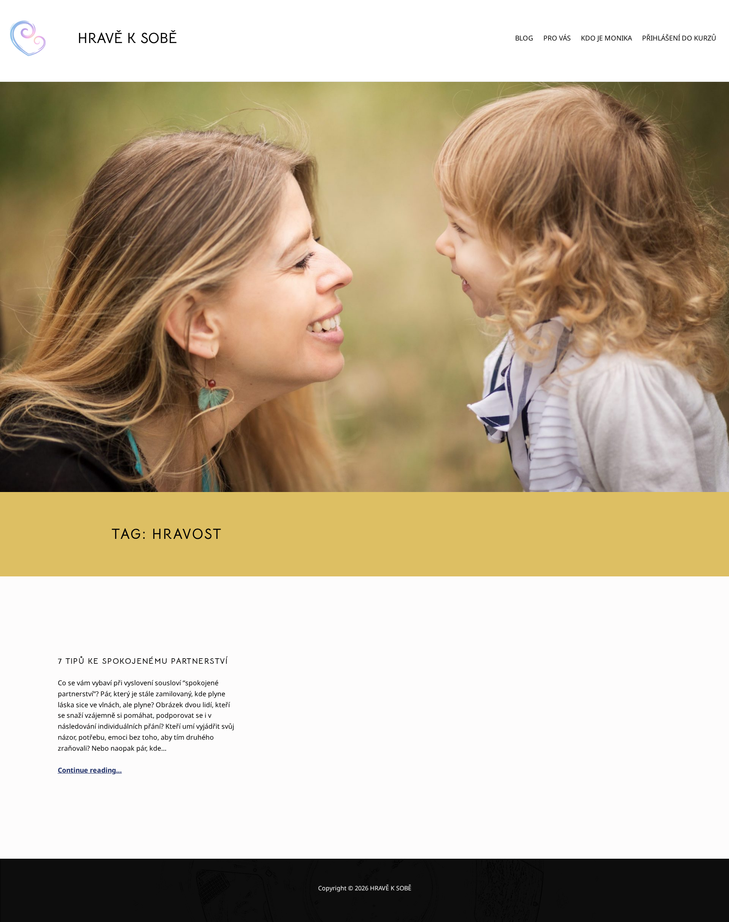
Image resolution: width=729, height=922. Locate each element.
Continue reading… (90, 770)
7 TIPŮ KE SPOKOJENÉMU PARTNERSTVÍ (143, 661)
